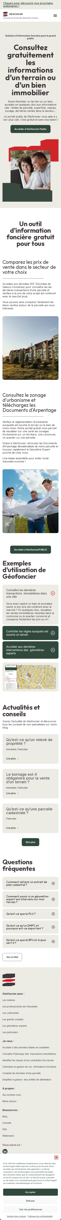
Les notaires (9, 1000)
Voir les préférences (30, 1209)
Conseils (7, 1123)
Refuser (30, 1200)
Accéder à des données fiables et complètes (26, 1047)
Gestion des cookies (16, 1216)
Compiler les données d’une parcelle (22, 1073)
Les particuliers (10, 1032)
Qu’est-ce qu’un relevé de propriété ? (29, 741)
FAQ (5, 1129)
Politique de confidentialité (40, 1216)
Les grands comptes (13, 1019)
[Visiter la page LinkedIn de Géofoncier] (5, 1151)
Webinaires (8, 1135)
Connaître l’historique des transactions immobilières (29, 1054)
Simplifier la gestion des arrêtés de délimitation (27, 1079)
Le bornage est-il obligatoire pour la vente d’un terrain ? (28, 778)
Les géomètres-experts (15, 1025)
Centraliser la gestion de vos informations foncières (29, 1066)
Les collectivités (11, 1013)
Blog (5, 1116)
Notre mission (9, 1101)
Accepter (30, 1192)
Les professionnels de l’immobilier (20, 1006)
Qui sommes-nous (12, 1094)
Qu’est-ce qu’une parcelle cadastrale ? (29, 811)
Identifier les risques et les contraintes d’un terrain (28, 1060)
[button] (56, 1157)
